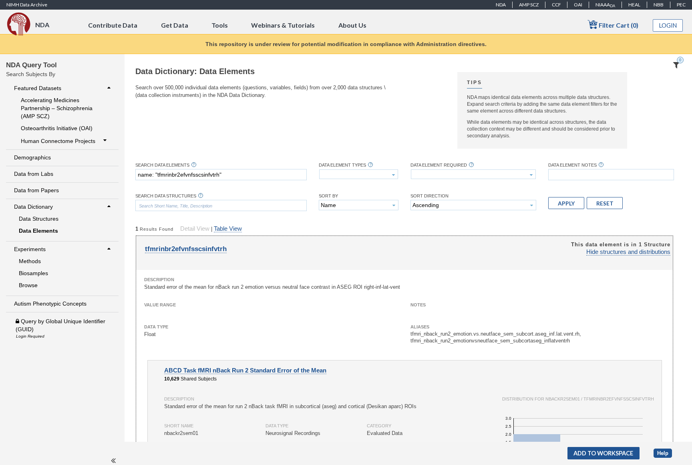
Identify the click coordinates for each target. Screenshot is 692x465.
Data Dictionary (33, 206)
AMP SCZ (529, 5)
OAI (578, 5)
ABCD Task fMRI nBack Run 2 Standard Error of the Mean (245, 370)
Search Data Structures (165, 196)
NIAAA (605, 5)
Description (159, 279)
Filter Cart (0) (617, 25)
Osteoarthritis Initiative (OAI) (57, 128)
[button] (566, 203)
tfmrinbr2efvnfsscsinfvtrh (186, 249)
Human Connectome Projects (58, 141)
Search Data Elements (162, 165)
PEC (681, 5)
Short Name (178, 425)
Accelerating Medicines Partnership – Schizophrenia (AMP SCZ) (57, 108)
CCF (556, 5)
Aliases (419, 326)
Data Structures (38, 218)
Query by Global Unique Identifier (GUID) (60, 325)
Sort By (328, 196)
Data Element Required (438, 165)
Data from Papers (36, 190)
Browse (28, 285)
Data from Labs (33, 174)
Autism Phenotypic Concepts (50, 303)
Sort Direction (429, 196)
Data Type (156, 326)
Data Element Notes (572, 165)
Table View (228, 228)
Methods (30, 261)
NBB (659, 5)
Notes (418, 304)
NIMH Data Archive (26, 5)
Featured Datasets (37, 88)
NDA (501, 5)
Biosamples (33, 273)
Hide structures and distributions (628, 252)
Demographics (32, 157)
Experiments (30, 249)
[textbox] (221, 174)
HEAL (634, 5)
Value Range (160, 304)
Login (668, 25)
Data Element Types (342, 165)
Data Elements (38, 230)
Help (662, 453)
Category (379, 425)
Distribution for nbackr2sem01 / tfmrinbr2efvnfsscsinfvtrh (578, 399)
